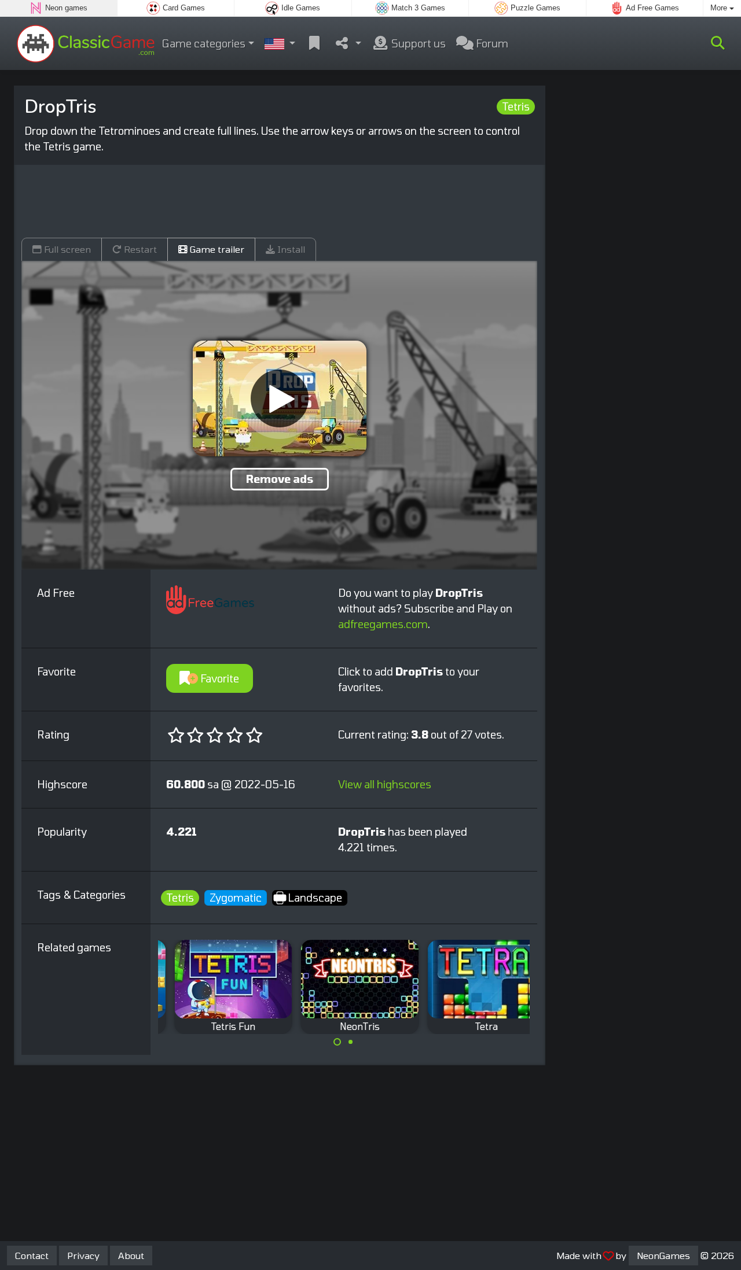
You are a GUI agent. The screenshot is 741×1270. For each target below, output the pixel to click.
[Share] (347, 44)
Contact (32, 1255)
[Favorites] (314, 44)
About (131, 1255)
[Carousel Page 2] (350, 1042)
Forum (491, 43)
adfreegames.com (383, 624)
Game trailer (216, 248)
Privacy (83, 1255)
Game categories (203, 43)
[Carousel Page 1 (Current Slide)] (337, 1042)
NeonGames (663, 1255)
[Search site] (718, 43)
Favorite (218, 678)
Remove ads (279, 478)
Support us (417, 43)
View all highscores (384, 784)
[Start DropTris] (280, 398)
